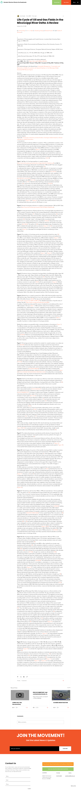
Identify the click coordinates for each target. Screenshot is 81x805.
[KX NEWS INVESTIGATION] (61, 695)
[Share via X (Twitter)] (20, 676)
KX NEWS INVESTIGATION (60, 702)
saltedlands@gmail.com (70, 775)
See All (68, 687)
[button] (74, 2)
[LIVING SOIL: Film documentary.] (20, 695)
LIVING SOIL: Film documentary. (17, 703)
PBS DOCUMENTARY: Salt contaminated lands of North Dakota (40, 693)
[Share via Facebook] (17, 676)
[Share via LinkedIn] (23, 676)
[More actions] (63, 16)
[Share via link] (27, 676)
